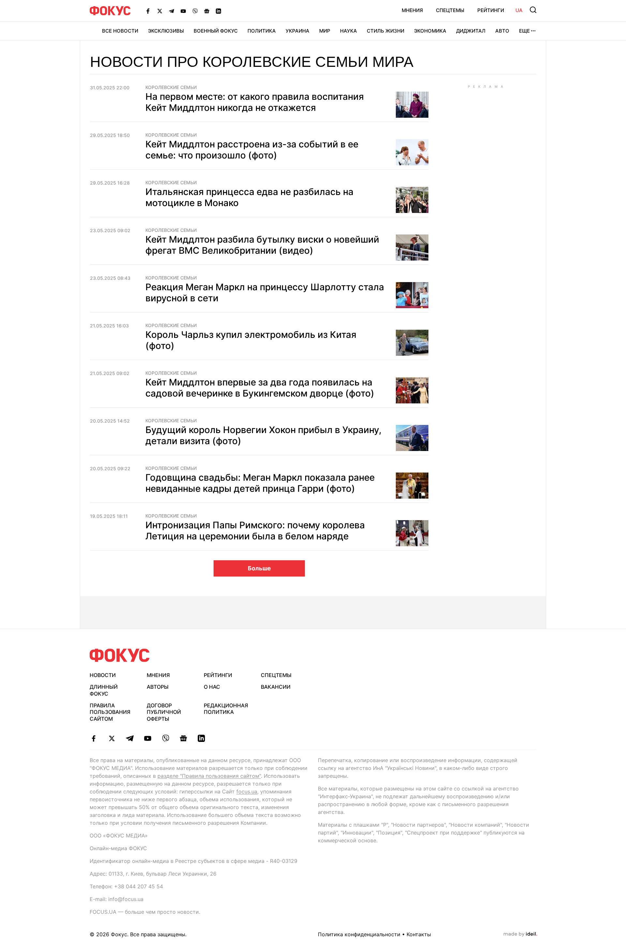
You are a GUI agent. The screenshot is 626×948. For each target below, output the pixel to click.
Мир (324, 31)
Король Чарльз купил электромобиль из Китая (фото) (250, 340)
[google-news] (183, 738)
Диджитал (470, 31)
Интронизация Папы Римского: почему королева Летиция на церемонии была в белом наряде (255, 530)
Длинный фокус (104, 690)
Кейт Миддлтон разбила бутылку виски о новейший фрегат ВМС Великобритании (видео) (262, 245)
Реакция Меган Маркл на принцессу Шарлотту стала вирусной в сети (264, 292)
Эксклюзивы (166, 31)
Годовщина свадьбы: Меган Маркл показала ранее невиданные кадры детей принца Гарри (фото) (260, 483)
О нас (212, 687)
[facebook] (93, 738)
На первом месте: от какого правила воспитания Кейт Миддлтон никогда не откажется (254, 102)
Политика (261, 31)
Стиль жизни (385, 31)
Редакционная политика (226, 708)
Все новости (120, 31)
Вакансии (276, 687)
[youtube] (147, 738)
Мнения (412, 10)
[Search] (533, 9)
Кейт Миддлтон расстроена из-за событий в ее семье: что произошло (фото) (251, 150)
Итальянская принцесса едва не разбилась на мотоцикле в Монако (249, 197)
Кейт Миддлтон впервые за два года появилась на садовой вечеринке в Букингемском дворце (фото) (259, 388)
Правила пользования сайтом (110, 712)
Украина (297, 31)
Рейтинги (490, 10)
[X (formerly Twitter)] (160, 11)
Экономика (430, 31)
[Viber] (195, 11)
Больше (259, 568)
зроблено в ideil (520, 934)
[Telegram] (171, 11)
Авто (502, 31)
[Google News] (207, 11)
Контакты (419, 934)
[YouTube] (183, 11)
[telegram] (129, 738)
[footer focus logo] (120, 655)
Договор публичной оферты (164, 712)
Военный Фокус (216, 31)
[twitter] (111, 738)
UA (519, 10)
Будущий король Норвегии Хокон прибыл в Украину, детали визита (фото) (263, 435)
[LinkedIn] (218, 11)
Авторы (158, 687)
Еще (524, 31)
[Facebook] (148, 11)
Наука (348, 31)
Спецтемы (450, 10)
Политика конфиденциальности (359, 934)
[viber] (165, 738)
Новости (103, 675)
